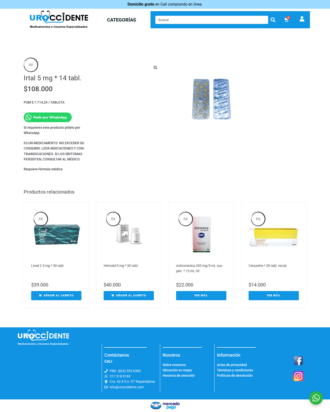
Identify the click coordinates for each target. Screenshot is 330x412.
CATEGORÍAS (121, 20)
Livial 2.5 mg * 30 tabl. (47, 266)
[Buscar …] (211, 20)
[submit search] (273, 19)
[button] (155, 67)
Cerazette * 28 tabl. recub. (268, 266)
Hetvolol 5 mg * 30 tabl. (121, 266)
